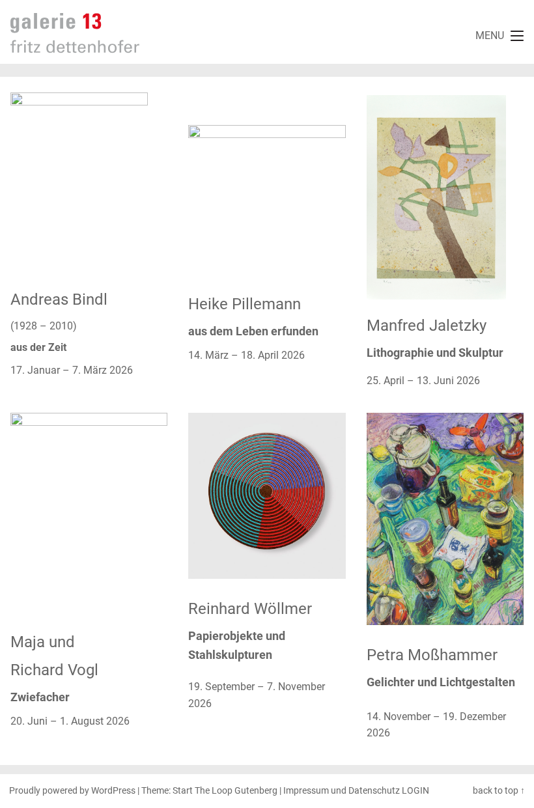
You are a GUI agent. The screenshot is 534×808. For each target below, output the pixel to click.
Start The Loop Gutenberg (225, 790)
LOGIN (415, 790)
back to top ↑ (499, 790)
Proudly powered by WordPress (72, 790)
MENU (489, 35)
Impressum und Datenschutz (341, 790)
